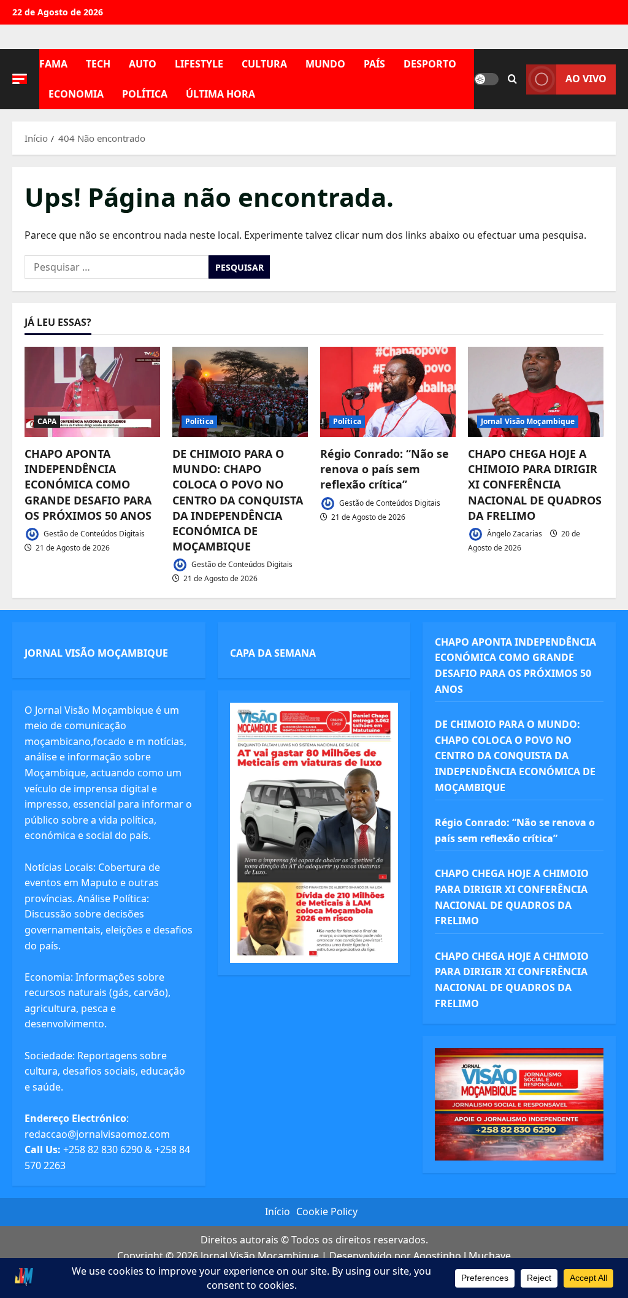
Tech (98, 64)
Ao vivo (586, 78)
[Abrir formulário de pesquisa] (512, 79)
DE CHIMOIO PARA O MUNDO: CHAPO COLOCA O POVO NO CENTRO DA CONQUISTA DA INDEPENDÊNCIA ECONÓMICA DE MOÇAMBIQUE (237, 500)
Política (144, 94)
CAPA (46, 421)
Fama (53, 64)
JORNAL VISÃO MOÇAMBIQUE (96, 653)
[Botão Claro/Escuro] (486, 79)
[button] (19, 79)
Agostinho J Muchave (462, 1255)
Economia (76, 94)
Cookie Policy (327, 1211)
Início (277, 1211)
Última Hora (220, 94)
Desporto (430, 64)
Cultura (264, 64)
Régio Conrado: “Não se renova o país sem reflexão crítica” (384, 469)
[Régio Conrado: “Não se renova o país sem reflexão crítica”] (388, 392)
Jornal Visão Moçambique (528, 421)
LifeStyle (199, 64)
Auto (142, 64)
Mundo (325, 64)
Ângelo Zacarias (513, 533)
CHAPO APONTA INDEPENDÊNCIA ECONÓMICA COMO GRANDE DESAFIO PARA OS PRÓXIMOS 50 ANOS (88, 484)
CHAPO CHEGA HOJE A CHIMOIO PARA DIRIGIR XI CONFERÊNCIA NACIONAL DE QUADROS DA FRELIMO (535, 484)
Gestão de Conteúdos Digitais (93, 533)
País (374, 64)
